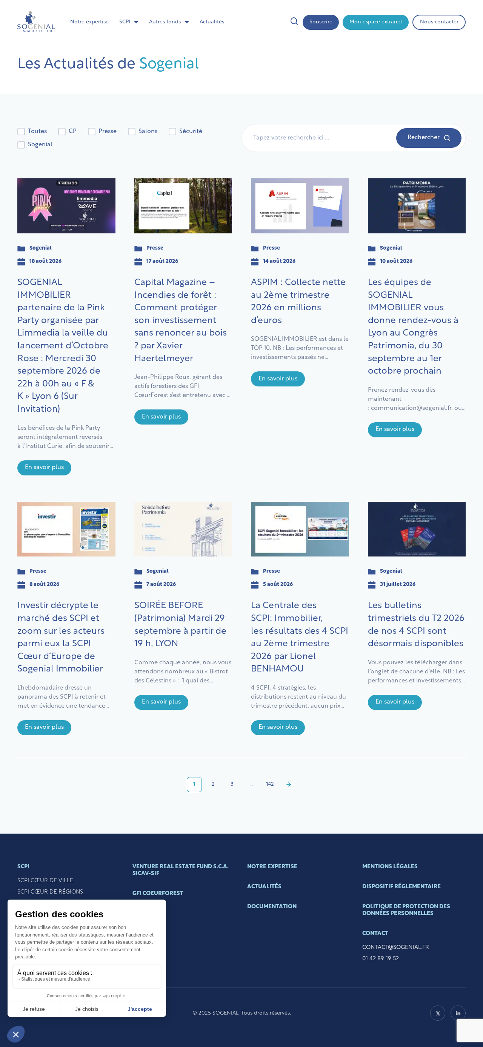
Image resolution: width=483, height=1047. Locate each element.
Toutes (37, 132)
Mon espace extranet (375, 22)
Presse (107, 132)
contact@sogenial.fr (395, 947)
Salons (147, 132)
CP (73, 132)
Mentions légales (390, 867)
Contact (375, 934)
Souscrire (320, 22)
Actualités (212, 22)
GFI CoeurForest (157, 894)
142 (270, 784)
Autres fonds (165, 22)
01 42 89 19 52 (380, 959)
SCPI (124, 22)
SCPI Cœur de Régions (50, 892)
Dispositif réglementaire (401, 887)
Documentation (272, 907)
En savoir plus (44, 467)
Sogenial (40, 145)
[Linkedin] (458, 1013)
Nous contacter (439, 22)
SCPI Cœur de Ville (45, 881)
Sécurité (190, 132)
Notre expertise (89, 22)
